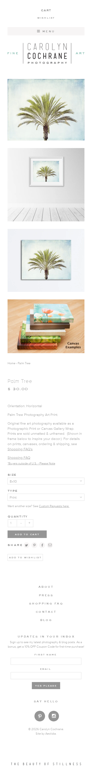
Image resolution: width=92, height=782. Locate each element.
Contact (46, 611)
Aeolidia (50, 733)
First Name (45, 654)
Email (45, 668)
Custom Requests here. (54, 506)
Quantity (18, 516)
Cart (46, 10)
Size (12, 474)
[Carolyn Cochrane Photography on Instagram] (53, 716)
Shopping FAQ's (20, 449)
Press (46, 595)
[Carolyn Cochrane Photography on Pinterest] (39, 717)
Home (11, 363)
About (46, 586)
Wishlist (46, 17)
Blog (46, 619)
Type (12, 490)
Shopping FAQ (19, 457)
